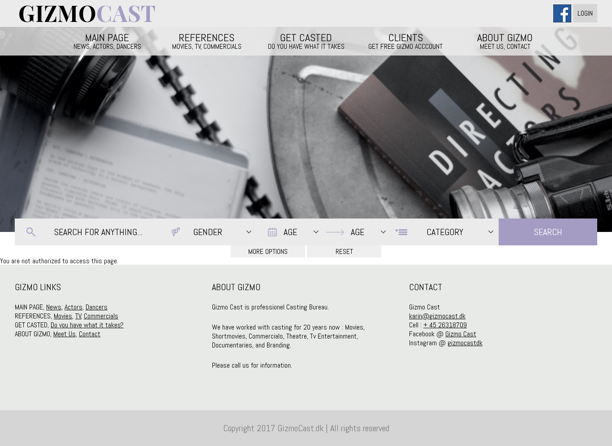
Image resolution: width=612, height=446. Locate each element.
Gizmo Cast (460, 334)
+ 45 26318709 (445, 325)
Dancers (97, 307)
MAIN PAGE (107, 40)
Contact (89, 334)
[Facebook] (563, 13)
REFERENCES (206, 40)
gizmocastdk (465, 342)
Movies (63, 316)
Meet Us (64, 334)
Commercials (101, 316)
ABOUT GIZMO (505, 40)
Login (585, 13)
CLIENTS (405, 40)
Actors (73, 307)
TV (78, 316)
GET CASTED (306, 40)
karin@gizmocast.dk (437, 316)
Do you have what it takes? (87, 325)
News (53, 307)
